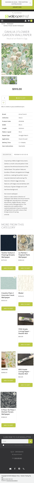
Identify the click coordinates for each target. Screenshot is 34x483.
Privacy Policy (28, 445)
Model (20, 293)
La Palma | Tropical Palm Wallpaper (24, 255)
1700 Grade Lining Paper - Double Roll (24, 331)
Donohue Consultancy (12, 480)
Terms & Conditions (19, 445)
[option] (17, 59)
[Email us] (10, 469)
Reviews (17, 154)
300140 (4, 369)
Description (7, 154)
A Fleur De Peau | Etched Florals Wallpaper (8, 412)
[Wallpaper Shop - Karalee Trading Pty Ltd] (17, 15)
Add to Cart (21, 98)
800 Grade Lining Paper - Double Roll (24, 371)
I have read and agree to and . (18, 445)
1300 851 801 (18, 13)
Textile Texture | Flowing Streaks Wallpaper (8, 255)
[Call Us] (24, 469)
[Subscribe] (30, 441)
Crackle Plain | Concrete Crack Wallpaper (7, 295)
